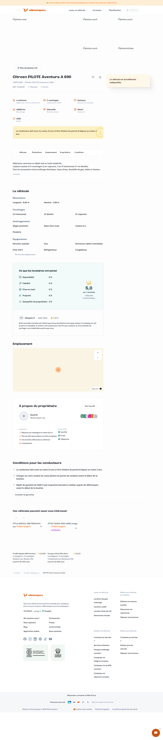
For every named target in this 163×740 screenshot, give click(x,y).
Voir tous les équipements (25, 254)
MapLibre (95, 389)
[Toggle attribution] (100, 388)
